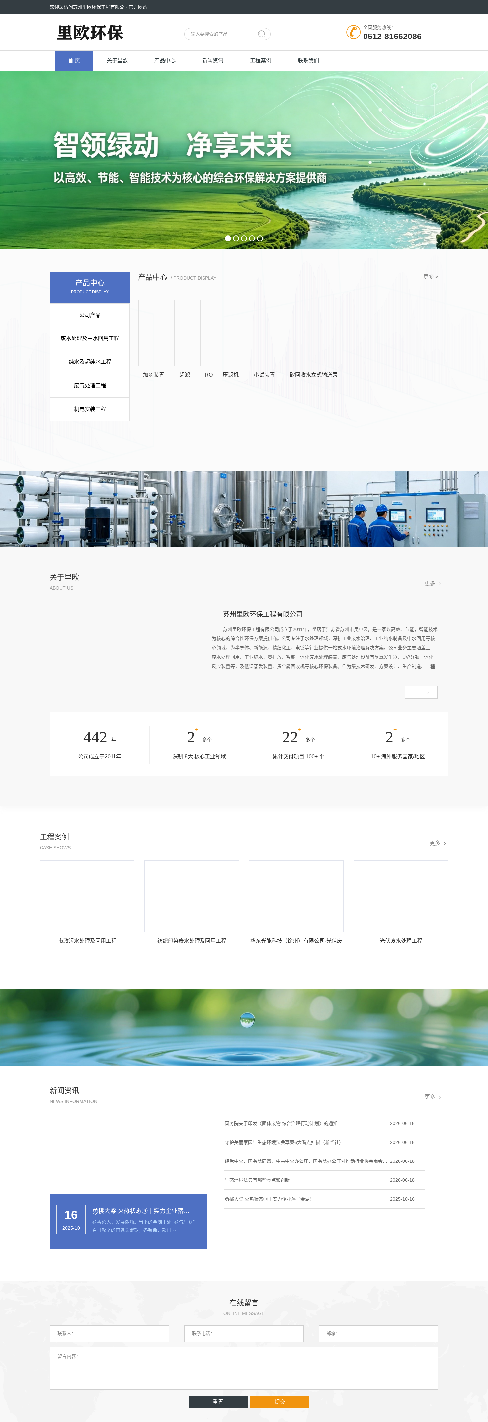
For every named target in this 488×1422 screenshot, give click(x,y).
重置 (218, 1402)
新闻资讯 (212, 60)
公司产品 (90, 315)
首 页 (74, 60)
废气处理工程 (90, 385)
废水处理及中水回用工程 (90, 338)
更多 (430, 583)
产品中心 (165, 60)
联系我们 (308, 60)
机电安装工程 (90, 409)
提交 (280, 1402)
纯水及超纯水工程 (90, 362)
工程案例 (260, 60)
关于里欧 (117, 60)
